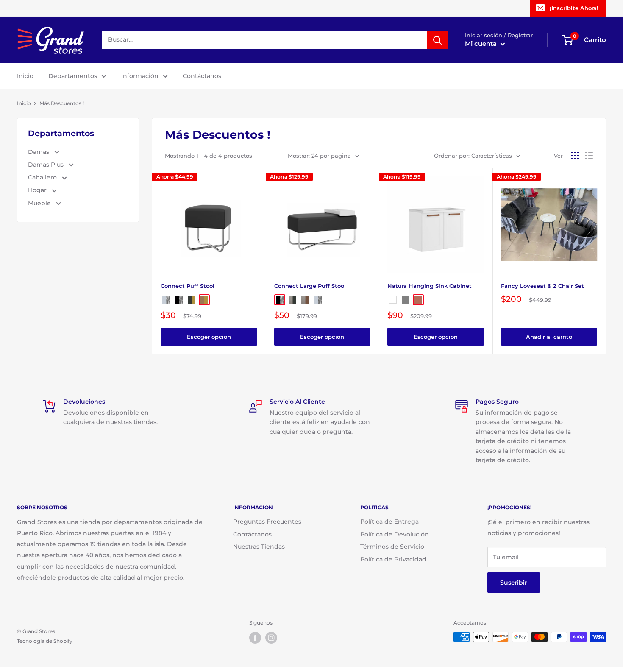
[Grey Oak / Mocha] (305, 300)
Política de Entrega (389, 521)
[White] (393, 300)
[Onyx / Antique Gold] (191, 300)
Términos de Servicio (392, 546)
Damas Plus (46, 164)
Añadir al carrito (549, 336)
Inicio (25, 76)
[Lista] (589, 155)
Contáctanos (202, 76)
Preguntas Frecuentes (267, 521)
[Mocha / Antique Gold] (204, 300)
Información (140, 76)
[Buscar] (437, 40)
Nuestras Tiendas (259, 546)
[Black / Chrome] (179, 300)
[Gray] (405, 300)
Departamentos (72, 76)
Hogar (38, 190)
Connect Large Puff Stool (310, 285)
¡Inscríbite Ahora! (574, 8)
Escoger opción (209, 336)
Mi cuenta (481, 43)
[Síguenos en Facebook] (255, 638)
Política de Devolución (394, 534)
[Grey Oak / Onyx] (292, 300)
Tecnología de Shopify (44, 641)
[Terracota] (418, 300)
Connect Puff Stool (187, 285)
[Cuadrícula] (575, 155)
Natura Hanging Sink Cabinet (429, 285)
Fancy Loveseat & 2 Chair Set (542, 285)
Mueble (40, 203)
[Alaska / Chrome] (166, 300)
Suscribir (513, 582)
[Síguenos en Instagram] (271, 638)
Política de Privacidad (393, 559)
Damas (39, 152)
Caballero (43, 177)
